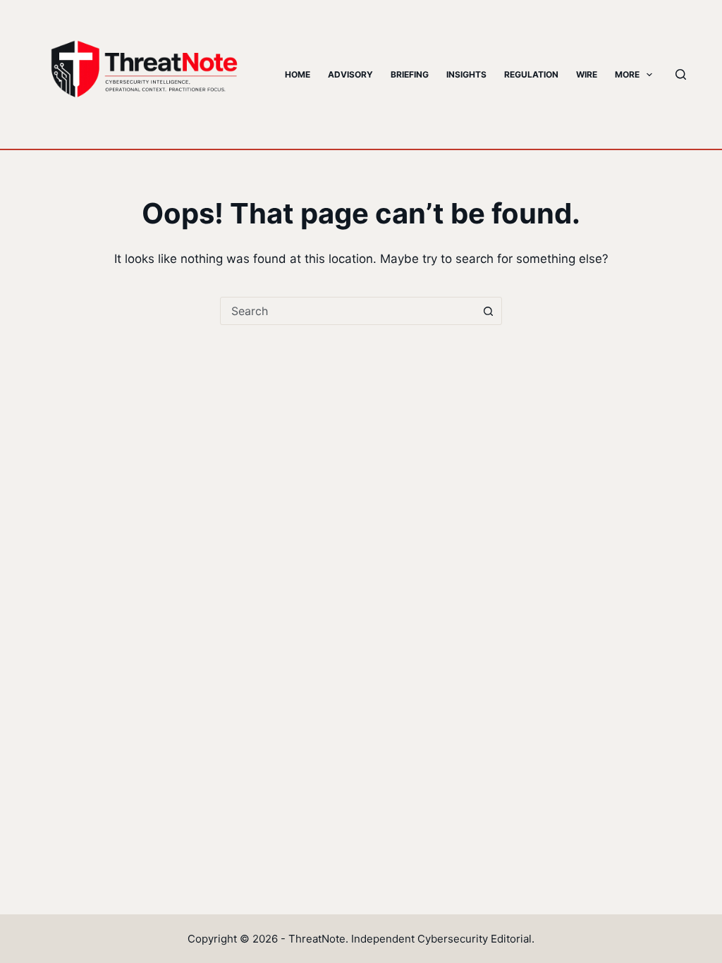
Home (297, 74)
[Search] (680, 74)
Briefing (410, 74)
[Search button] (488, 311)
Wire (586, 74)
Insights (466, 74)
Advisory (350, 74)
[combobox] (348, 311)
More (627, 74)
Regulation (531, 74)
